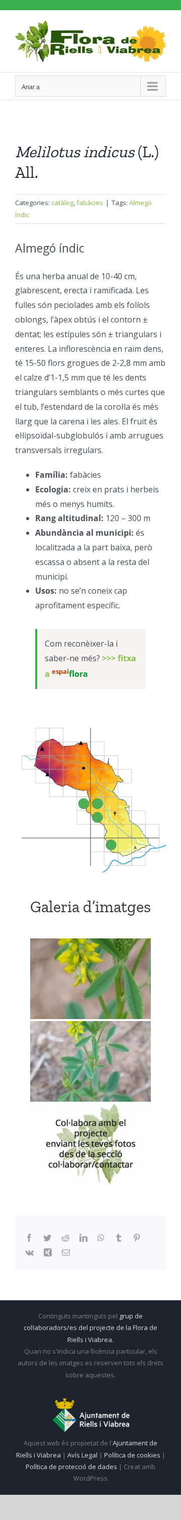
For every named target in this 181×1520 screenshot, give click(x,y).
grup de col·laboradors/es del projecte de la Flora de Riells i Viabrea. (90, 1327)
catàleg (62, 202)
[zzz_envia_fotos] (90, 1144)
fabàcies (89, 202)
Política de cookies (133, 1455)
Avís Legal (82, 1455)
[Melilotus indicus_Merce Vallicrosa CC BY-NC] (90, 978)
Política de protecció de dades (72, 1466)
